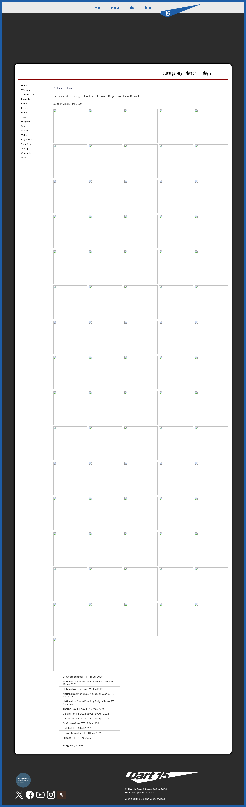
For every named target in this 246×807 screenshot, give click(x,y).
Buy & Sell (26, 139)
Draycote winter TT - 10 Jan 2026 (82, 732)
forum (148, 7)
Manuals (25, 98)
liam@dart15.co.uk (143, 792)
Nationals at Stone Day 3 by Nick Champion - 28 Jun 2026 (88, 683)
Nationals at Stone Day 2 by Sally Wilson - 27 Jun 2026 (88, 702)
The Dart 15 (27, 94)
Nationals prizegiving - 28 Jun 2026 (83, 688)
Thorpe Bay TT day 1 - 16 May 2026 (83, 708)
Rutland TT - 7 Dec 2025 (77, 737)
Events (25, 107)
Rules (24, 157)
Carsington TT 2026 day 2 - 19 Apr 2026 (86, 713)
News (24, 112)
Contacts (26, 153)
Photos (25, 130)
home (97, 7)
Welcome (26, 89)
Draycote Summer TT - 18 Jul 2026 (83, 676)
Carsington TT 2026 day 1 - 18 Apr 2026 (86, 718)
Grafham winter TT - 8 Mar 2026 (81, 723)
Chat (23, 125)
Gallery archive (62, 88)
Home (24, 85)
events (115, 7)
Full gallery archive (73, 745)
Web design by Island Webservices (145, 798)
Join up (25, 148)
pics (132, 7)
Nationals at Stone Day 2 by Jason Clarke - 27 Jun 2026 (89, 695)
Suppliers (26, 144)
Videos (25, 134)
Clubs (24, 103)
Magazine (26, 121)
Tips (23, 116)
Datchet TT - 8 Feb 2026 (77, 728)
